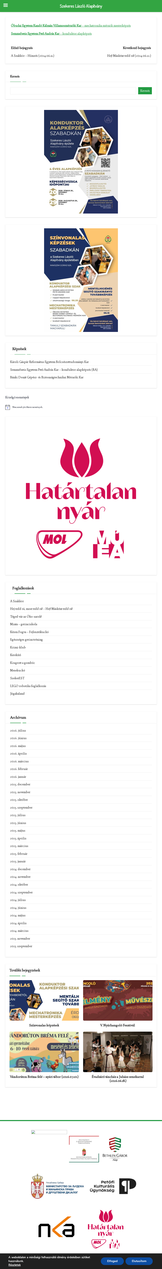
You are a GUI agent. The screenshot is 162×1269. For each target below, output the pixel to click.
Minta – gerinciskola (23, 624)
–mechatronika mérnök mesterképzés (71, 25)
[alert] (81, 407)
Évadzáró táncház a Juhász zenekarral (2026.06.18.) (118, 1079)
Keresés (15, 76)
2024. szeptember (21, 892)
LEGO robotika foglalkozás (28, 686)
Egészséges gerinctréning (26, 639)
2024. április (18, 923)
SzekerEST (17, 678)
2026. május (18, 746)
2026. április (18, 753)
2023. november (20, 938)
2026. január (18, 777)
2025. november (20, 792)
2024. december (20, 869)
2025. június (18, 823)
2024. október (19, 884)
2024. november (20, 877)
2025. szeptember (21, 807)
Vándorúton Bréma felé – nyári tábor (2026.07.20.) (44, 1077)
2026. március (19, 761)
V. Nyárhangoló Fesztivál (118, 1025)
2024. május (18, 915)
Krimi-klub (18, 647)
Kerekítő (15, 655)
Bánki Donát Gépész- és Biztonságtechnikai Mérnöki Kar (47, 377)
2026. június (18, 738)
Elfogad (112, 1261)
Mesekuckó (17, 670)
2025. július (18, 815)
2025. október (19, 800)
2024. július (18, 900)
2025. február (18, 854)
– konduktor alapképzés (51, 33)
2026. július (18, 730)
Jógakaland (17, 693)
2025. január (18, 861)
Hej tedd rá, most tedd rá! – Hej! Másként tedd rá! (41, 609)
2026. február (19, 769)
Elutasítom (139, 1261)
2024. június (18, 908)
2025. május (17, 830)
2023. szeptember (21, 946)
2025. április (18, 838)
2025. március (19, 846)
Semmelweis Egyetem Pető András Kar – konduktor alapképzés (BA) (54, 370)
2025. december (20, 784)
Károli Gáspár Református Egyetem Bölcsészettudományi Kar (49, 362)
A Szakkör (17, 601)
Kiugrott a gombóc (22, 663)
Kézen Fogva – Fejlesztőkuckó (29, 632)
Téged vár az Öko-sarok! (26, 616)
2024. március (19, 931)
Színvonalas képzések (44, 1025)
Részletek (14, 1265)
